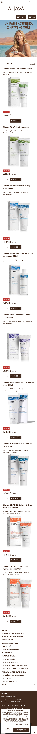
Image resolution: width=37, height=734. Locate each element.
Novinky (5, 630)
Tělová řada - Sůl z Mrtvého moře (14, 672)
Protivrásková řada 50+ (10, 662)
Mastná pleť (6, 646)
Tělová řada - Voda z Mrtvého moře (14, 666)
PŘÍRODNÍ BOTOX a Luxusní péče (13, 633)
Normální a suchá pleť (10, 643)
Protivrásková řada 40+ (10, 659)
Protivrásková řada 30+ (10, 656)
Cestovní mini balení (9, 682)
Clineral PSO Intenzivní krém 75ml (17, 68)
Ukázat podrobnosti (7, 729)
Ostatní (4, 685)
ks (7, 121)
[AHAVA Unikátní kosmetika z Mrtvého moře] (18, 56)
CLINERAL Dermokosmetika (11, 649)
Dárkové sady (7, 653)
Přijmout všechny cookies (21, 730)
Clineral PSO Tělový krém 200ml (17, 127)
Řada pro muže (7, 678)
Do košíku (16, 121)
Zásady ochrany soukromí (21, 724)
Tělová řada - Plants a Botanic (13, 675)
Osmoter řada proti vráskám (12, 637)
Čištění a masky (7, 640)
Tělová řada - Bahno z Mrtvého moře (15, 669)
